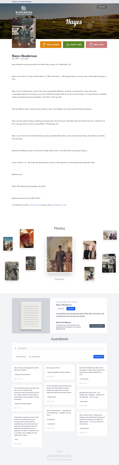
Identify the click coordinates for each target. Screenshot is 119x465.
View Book (61, 308)
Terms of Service (64, 457)
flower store (62, 205)
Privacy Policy (54, 457)
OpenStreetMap (61, 460)
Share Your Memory (97, 326)
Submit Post (98, 357)
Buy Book (71, 308)
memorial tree (34, 205)
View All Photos (59, 279)
